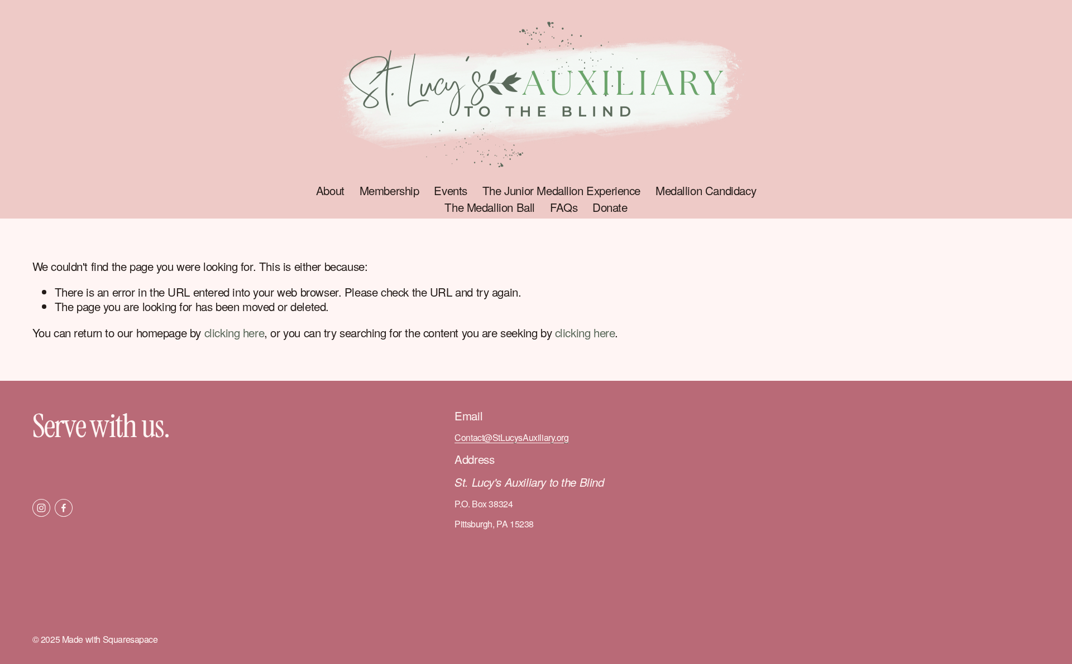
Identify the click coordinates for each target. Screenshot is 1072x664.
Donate (610, 207)
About (330, 190)
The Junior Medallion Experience (561, 190)
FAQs (563, 207)
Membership (389, 190)
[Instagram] (41, 508)
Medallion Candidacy (705, 190)
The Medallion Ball (489, 207)
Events (450, 190)
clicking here (234, 332)
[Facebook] (64, 508)
